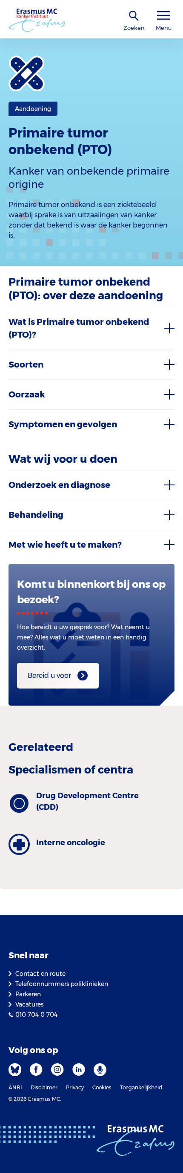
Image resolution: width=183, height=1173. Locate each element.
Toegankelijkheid (141, 1087)
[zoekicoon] (134, 16)
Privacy (75, 1087)
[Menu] (163, 15)
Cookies (102, 1087)
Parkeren (28, 994)
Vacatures (29, 1004)
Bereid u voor (49, 675)
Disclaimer (44, 1087)
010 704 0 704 (36, 1014)
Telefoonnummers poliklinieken (61, 984)
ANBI (15, 1087)
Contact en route (40, 974)
